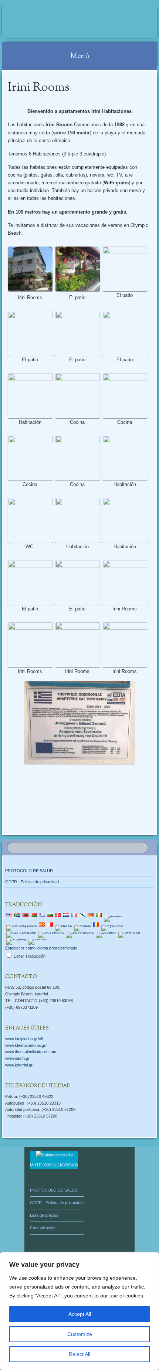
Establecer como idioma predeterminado (41, 948)
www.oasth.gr (17, 1058)
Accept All (79, 1314)
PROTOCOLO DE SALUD (29, 870)
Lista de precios (44, 1215)
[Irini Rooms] (65, 21)
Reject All (79, 1354)
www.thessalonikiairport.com (30, 1051)
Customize (79, 1334)
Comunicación (42, 1228)
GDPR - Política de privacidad (32, 882)
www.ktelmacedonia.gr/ (26, 1045)
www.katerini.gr (19, 1065)
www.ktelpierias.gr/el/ (24, 1038)
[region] (79, 1311)
